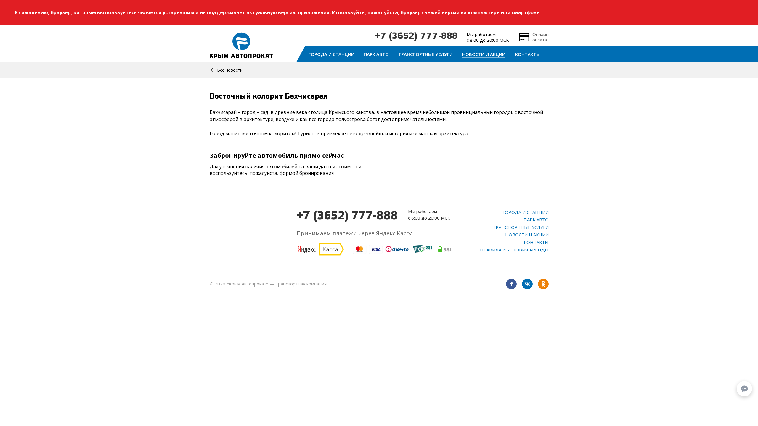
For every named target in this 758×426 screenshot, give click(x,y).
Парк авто (376, 54)
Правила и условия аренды (514, 250)
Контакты (527, 54)
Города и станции (331, 54)
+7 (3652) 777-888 (416, 36)
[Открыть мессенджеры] (744, 388)
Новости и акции (483, 54)
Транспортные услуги (425, 54)
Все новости (230, 70)
